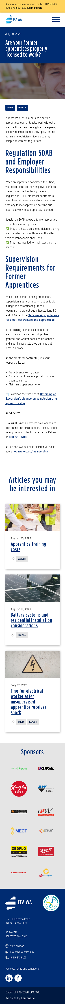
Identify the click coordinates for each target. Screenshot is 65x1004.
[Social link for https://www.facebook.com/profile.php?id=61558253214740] (18, 978)
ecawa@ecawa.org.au (22, 952)
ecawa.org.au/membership (31, 451)
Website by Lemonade (20, 998)
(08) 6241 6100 (17, 437)
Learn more (36, 8)
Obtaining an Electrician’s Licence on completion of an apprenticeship (31, 399)
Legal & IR (22, 107)
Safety (10, 107)
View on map (17, 946)
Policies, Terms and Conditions (22, 969)
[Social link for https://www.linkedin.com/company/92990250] (9, 978)
